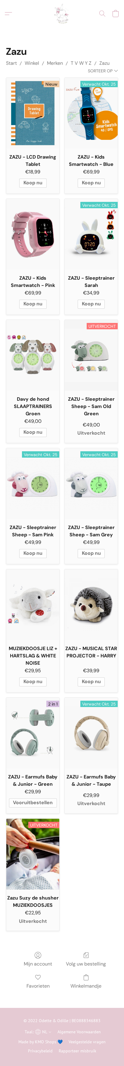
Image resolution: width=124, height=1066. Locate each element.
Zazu (104, 63)
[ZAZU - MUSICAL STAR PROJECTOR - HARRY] (91, 604)
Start (11, 63)
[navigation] (37, 1031)
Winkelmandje (85, 986)
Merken (55, 63)
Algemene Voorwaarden (79, 1032)
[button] (62, 13)
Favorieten (38, 986)
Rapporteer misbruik (77, 1051)
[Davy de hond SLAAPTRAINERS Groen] (32, 355)
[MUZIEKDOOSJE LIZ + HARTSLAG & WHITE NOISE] (32, 604)
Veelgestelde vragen (87, 1042)
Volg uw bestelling (86, 964)
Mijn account (38, 964)
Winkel (32, 63)
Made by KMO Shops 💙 (40, 1042)
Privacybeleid (40, 1051)
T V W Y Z (81, 63)
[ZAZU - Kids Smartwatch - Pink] (32, 234)
